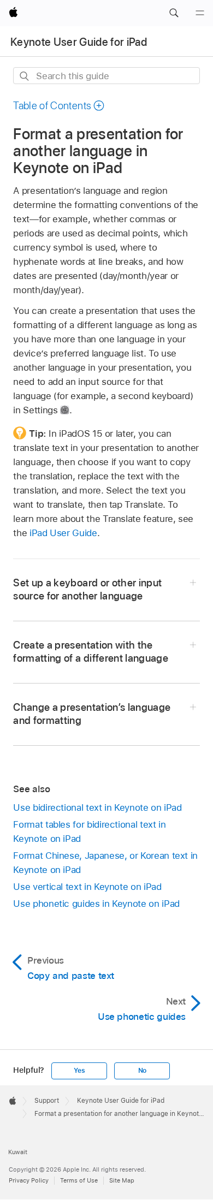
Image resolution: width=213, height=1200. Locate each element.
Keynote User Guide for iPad (78, 42)
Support (46, 1100)
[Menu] (200, 13)
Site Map (121, 1180)
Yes (79, 1070)
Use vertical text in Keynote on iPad (87, 886)
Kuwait (17, 1152)
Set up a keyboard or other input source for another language (87, 589)
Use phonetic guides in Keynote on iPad (96, 903)
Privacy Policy (29, 1180)
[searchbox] (106, 75)
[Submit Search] (25, 76)
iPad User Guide (63, 532)
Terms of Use (79, 1180)
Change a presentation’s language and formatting (91, 714)
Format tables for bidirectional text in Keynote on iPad (89, 831)
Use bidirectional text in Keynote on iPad (97, 807)
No (142, 1070)
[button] (174, 13)
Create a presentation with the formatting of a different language (90, 651)
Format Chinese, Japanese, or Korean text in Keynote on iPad (105, 862)
